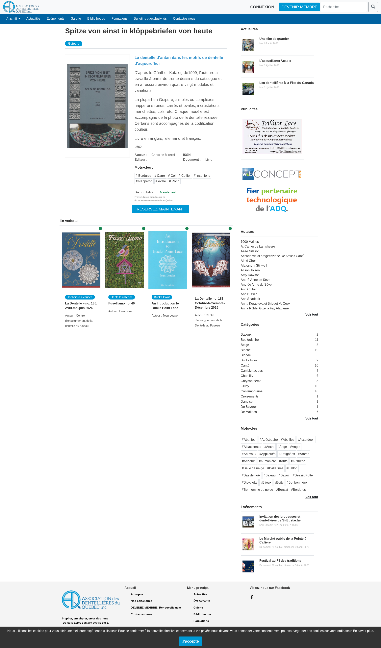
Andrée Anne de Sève (256, 284)
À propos (137, 594)
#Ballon (292, 468)
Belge (245, 345)
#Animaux (249, 454)
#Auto (283, 461)
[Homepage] (21, 7)
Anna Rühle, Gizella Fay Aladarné (265, 308)
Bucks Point (162, 297)
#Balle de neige (253, 468)
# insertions (202, 175)
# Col (172, 175)
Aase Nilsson (250, 251)
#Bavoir (284, 475)
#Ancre (269, 446)
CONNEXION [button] (262, 7)
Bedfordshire (250, 339)
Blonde (246, 355)
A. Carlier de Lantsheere (258, 246)
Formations (119, 18)
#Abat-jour (249, 439)
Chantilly (247, 375)
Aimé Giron (249, 260)
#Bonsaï (282, 489)
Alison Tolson (250, 270)
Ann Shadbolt (250, 298)
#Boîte (279, 482)
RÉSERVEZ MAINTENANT (160, 209)
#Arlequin (249, 461)
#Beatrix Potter (303, 475)
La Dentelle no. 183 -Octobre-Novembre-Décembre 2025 (210, 303)
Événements (55, 18)
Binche (246, 350)
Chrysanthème (251, 381)
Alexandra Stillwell (254, 265)
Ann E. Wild (249, 294)
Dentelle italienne (122, 297)
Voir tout (311, 314)
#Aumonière (267, 461)
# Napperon (144, 181)
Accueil (12, 18)
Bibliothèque (96, 18)
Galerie (76, 18)
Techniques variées (79, 297)
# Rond (174, 181)
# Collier (185, 175)
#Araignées (287, 454)
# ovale (161, 181)
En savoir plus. (363, 631)
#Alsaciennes (251, 446)
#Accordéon (306, 439)
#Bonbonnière (297, 482)
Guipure (73, 43)
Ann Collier (249, 289)
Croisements (250, 396)
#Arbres (303, 454)
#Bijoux (266, 482)
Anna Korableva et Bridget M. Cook (265, 303)
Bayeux (246, 334)
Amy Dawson (250, 275)
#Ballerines (275, 468)
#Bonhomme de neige (257, 489)
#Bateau (270, 475)
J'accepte (190, 641)
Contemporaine (252, 391)
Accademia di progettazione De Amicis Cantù (272, 256)
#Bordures (298, 489)
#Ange (282, 446)
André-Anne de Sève (255, 279)
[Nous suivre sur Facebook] (252, 597)
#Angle (295, 446)
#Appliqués (267, 454)
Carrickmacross (252, 370)
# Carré (159, 175)
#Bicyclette (249, 482)
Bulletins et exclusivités (150, 18)
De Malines (249, 412)
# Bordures (143, 175)
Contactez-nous (184, 18)
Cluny (245, 386)
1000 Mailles (250, 241)
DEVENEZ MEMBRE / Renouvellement (156, 607)
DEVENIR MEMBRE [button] (299, 7)
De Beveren (249, 406)
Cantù (245, 365)
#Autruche (298, 461)
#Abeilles (287, 439)
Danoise (247, 401)
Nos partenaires (141, 600)
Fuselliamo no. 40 (121, 303)
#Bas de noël (251, 475)
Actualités (33, 18)
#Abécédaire (269, 439)
